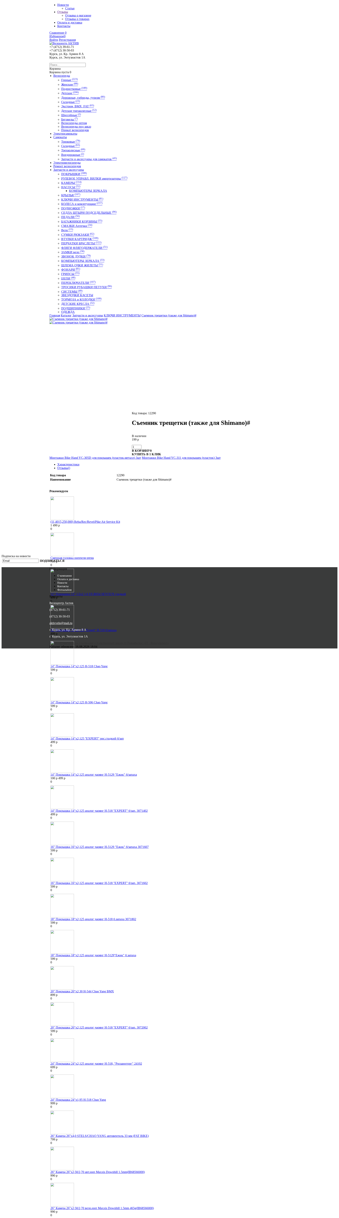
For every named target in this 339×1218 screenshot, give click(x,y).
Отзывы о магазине (78, 15)
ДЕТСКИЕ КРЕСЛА (77, 303)
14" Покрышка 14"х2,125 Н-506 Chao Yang (79, 702)
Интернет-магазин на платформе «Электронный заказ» (86, 643)
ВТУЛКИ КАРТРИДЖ (79, 239)
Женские (69, 84)
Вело (67, 230)
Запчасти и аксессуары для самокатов (89, 159)
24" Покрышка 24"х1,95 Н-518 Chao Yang (78, 1099)
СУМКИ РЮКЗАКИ (77, 234)
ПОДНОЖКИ (73, 208)
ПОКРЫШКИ (74, 174)
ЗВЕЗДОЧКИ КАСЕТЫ (77, 295)
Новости (62, 582)
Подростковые (74, 89)
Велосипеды (61, 75)
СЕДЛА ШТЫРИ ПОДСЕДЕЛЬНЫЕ (89, 212)
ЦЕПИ (68, 278)
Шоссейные (71, 115)
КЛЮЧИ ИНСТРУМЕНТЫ (82, 199)
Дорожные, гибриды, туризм (83, 97)
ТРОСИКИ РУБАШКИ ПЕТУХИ (86, 287)
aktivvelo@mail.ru (60, 623)
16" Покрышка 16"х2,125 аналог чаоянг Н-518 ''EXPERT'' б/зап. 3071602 (99, 883)
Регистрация (67, 39)
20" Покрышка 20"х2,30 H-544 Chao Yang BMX (82, 991)
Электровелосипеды (67, 162)
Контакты (62, 586)
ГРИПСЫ (70, 274)
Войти (53, 39)
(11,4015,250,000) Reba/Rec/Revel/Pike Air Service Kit (85, 521)
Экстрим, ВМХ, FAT (77, 106)
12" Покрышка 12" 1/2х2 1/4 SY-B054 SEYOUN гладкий (88, 594)
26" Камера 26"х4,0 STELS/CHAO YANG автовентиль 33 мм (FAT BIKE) (99, 1136)
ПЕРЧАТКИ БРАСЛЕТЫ (81, 243)
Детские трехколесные (79, 110)
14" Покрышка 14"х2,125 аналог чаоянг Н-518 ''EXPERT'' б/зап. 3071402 (99, 810)
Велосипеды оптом (74, 123)
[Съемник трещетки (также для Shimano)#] (78, 319)
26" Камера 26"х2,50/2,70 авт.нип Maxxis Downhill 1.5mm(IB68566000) (97, 1172)
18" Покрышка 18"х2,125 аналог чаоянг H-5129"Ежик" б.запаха (93, 955)
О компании (64, 575)
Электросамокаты (65, 133)
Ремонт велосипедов (67, 166)
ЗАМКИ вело (72, 252)
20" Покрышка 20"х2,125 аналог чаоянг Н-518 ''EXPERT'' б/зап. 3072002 (99, 1027)
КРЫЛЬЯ (70, 195)
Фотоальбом (64, 589)
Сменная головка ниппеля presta (72, 558)
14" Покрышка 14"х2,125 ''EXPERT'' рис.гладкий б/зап (87, 738)
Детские (70, 93)
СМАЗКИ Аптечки (76, 226)
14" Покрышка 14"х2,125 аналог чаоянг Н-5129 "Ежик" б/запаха (93, 774)
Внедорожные (72, 154)
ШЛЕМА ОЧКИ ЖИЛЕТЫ (82, 265)
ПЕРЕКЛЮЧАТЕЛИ (78, 282)
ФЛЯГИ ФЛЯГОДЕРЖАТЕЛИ (84, 248)
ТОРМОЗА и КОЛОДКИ (81, 299)
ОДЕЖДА (68, 312)
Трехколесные (73, 150)
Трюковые (70, 141)
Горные (69, 80)
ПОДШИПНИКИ (75, 308)
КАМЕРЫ (71, 183)
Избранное (57, 36)
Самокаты (60, 137)
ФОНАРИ (70, 269)
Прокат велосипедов (75, 130)
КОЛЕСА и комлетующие (81, 204)
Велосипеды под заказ (76, 126)
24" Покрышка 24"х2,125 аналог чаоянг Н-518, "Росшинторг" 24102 (96, 1063)
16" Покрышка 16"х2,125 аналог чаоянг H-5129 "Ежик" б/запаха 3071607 (99, 847)
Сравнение (58, 32)
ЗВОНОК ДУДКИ (76, 256)
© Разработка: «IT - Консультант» (146, 643)
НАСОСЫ (70, 187)
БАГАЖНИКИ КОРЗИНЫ (81, 221)
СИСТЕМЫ (71, 291)
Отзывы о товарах (77, 19)
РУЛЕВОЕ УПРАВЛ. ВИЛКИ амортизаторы (94, 178)
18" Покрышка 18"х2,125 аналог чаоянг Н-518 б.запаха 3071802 (93, 919)
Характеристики (68, 464)
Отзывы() (63, 468)
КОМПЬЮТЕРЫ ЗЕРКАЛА (88, 190)
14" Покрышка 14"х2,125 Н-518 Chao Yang (79, 666)
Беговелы (69, 119)
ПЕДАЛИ (70, 217)
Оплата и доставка (68, 579)
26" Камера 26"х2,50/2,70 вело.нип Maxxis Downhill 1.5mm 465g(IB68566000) (102, 1208)
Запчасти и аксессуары (68, 169)
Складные (70, 102)
